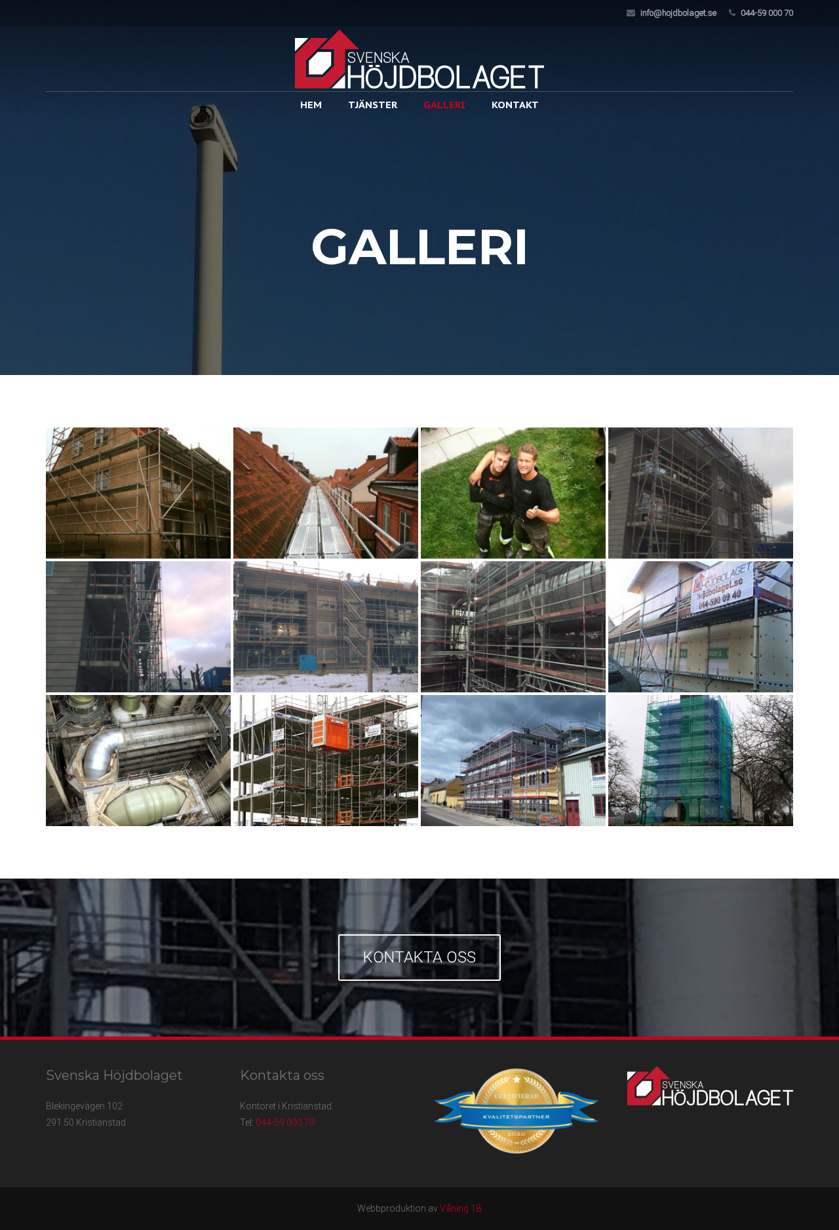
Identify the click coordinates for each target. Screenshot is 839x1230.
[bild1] (138, 493)
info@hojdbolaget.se (678, 13)
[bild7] (513, 627)
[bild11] (513, 760)
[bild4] (700, 493)
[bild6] (326, 627)
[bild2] (326, 493)
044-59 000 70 (767, 13)
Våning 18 (460, 1208)
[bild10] (326, 760)
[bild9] (138, 760)
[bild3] (513, 493)
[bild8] (700, 627)
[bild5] (138, 627)
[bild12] (700, 760)
